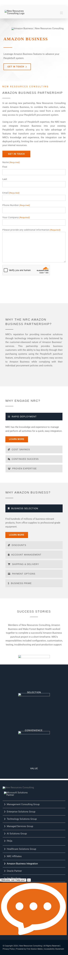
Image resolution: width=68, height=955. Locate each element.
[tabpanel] (33, 433)
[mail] (50, 3)
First (4, 166)
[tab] (33, 417)
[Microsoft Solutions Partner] (20, 792)
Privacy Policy (9, 949)
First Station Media (35, 949)
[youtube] (30, 3)
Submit (10, 283)
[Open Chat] (33, 909)
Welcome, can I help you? (13, 880)
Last (4, 179)
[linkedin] (23, 3)
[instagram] (43, 3)
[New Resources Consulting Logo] (15, 11)
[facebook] (17, 3)
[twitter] (36, 3)
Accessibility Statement (54, 949)
